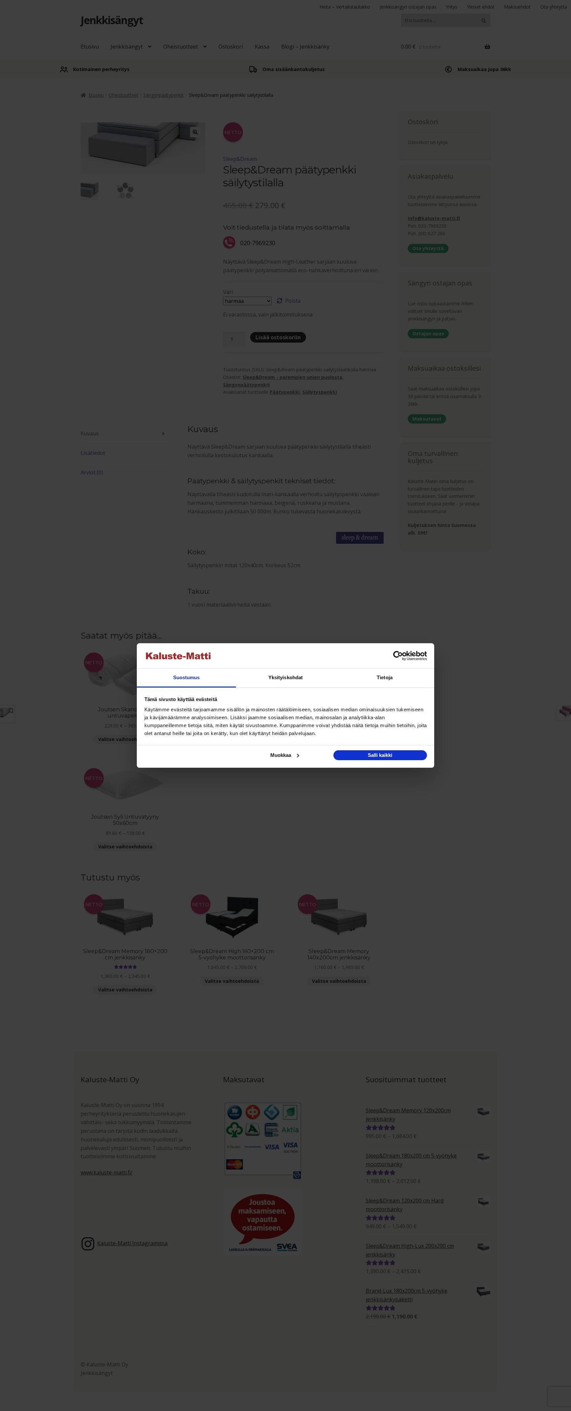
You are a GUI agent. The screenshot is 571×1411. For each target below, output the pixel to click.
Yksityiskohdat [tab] (285, 677)
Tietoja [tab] (385, 677)
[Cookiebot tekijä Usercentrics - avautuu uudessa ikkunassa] (398, 656)
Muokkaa (280, 755)
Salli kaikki (380, 755)
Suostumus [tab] (186, 677)
